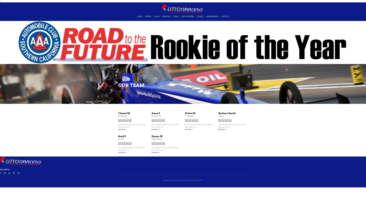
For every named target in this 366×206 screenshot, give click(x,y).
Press (176, 16)
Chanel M (124, 113)
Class (156, 16)
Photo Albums (187, 16)
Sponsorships (212, 16)
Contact (225, 16)
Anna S (156, 113)
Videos (200, 16)
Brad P (122, 136)
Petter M (190, 113)
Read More (121, 129)
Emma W (157, 136)
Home (139, 16)
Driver (148, 16)
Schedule (166, 16)
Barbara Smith (227, 113)
